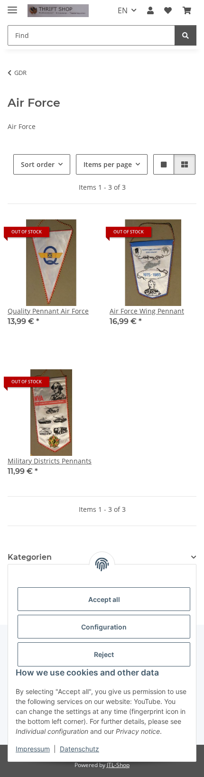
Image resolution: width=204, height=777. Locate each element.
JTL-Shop (118, 765)
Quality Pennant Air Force (48, 310)
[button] (150, 10)
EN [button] (123, 10)
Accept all (104, 599)
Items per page (107, 164)
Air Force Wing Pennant (147, 310)
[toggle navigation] (12, 6)
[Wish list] (168, 10)
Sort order (38, 164)
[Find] (185, 35)
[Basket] (186, 10)
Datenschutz (79, 749)
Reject (104, 654)
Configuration (104, 627)
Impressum (33, 749)
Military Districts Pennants (50, 460)
